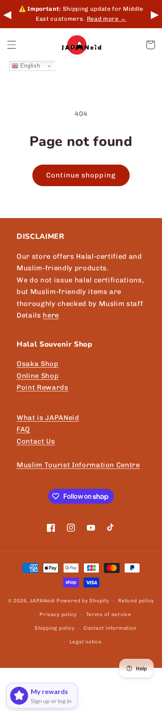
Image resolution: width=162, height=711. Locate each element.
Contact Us (36, 441)
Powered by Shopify (82, 601)
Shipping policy (54, 628)
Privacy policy (58, 614)
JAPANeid (42, 601)
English (29, 66)
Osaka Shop (38, 363)
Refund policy (136, 601)
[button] (11, 45)
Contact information (110, 628)
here (51, 315)
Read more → (106, 18)
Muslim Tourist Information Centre (78, 465)
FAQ (23, 429)
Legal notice (85, 642)
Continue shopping (81, 175)
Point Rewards (43, 387)
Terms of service (108, 614)
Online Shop (38, 375)
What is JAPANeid (48, 417)
